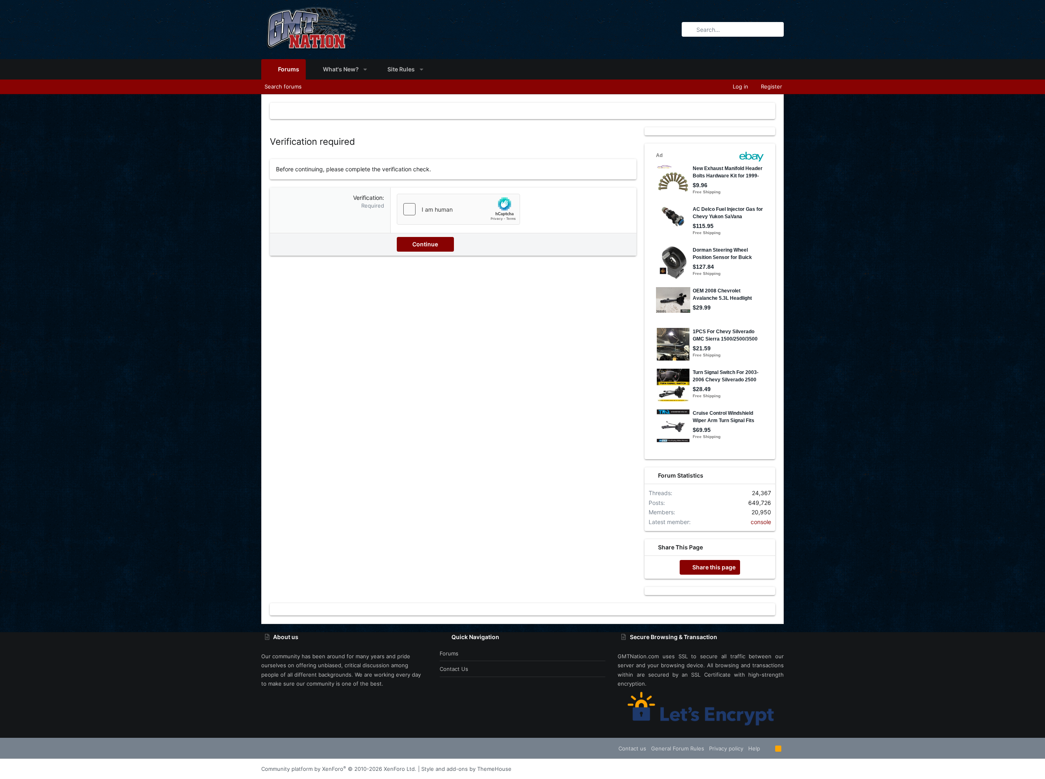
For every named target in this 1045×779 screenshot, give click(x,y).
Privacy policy (726, 748)
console (761, 521)
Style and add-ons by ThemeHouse (466, 769)
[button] (365, 69)
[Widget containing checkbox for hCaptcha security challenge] (458, 209)
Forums (449, 653)
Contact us (454, 669)
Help (754, 748)
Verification (367, 197)
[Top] (768, 748)
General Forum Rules (677, 748)
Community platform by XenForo (338, 769)
